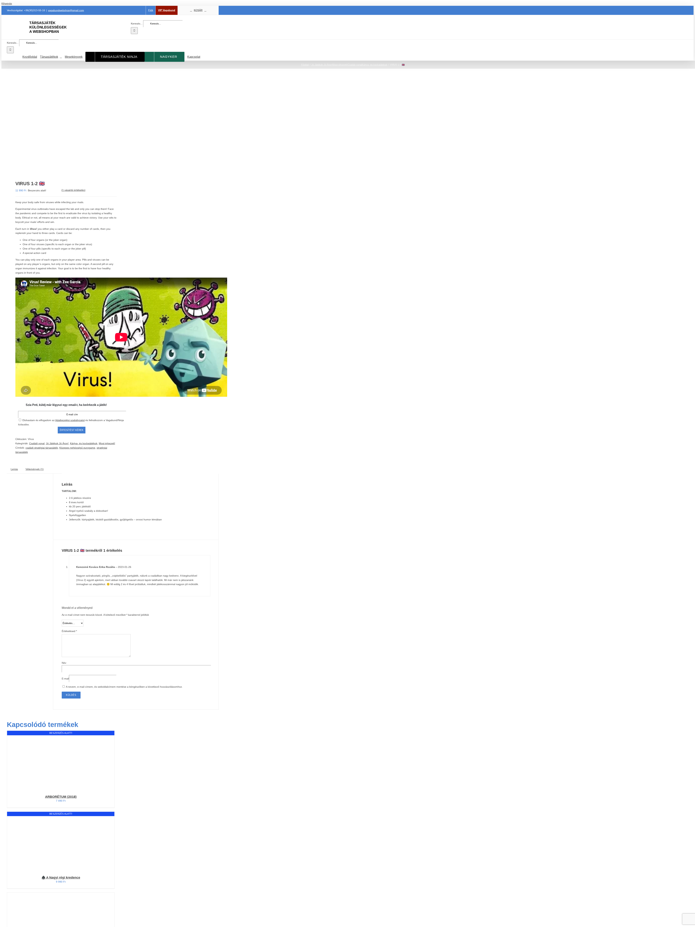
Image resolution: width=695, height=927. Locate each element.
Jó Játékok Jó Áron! (57, 443)
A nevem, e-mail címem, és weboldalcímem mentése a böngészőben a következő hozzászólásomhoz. (124, 686)
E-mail (65, 678)
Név (64, 662)
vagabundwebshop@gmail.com (66, 10)
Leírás (14, 469)
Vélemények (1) (35, 469)
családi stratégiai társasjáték (42, 447)
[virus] (58, 126)
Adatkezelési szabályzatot (70, 420)
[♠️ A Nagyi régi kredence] (30, 842)
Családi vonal (37, 443)
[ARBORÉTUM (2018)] (30, 761)
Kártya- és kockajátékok (83, 443)
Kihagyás (6, 3)
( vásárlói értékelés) (73, 190)
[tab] (14, 469)
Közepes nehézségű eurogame (77, 447)
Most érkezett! (107, 443)
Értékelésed (69, 631)
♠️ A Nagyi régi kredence (60, 877)
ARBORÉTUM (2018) (61, 797)
